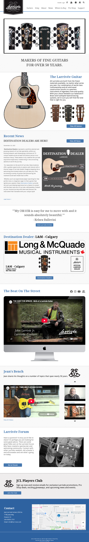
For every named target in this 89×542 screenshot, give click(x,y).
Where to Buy (60, 8)
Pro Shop (72, 8)
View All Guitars (76, 126)
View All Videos (8, 420)
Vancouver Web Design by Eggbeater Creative (44, 540)
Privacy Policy (55, 538)
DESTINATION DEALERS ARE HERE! (26, 140)
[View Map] (59, 529)
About (43, 8)
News (50, 8)
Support (81, 8)
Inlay (37, 8)
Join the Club (12, 493)
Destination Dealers (27, 183)
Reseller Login (61, 2)
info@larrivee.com (14, 522)
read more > (7, 199)
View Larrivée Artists (44, 225)
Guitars (30, 8)
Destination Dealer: (31, 237)
